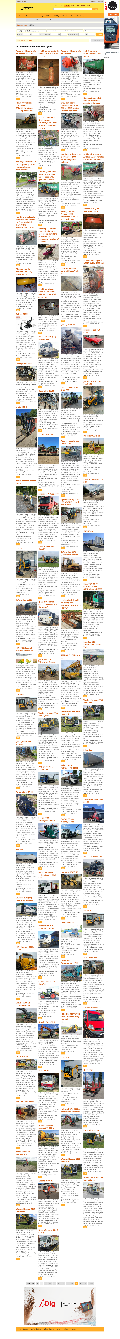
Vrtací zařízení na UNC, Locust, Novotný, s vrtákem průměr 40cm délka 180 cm (47, 122)
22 (59, 1283)
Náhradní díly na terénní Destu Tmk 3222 (69, 271)
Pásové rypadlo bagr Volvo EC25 (70, 442)
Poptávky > (97, 40)
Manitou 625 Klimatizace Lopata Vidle (92, 644)
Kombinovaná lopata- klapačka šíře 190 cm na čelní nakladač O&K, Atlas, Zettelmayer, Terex (26, 222)
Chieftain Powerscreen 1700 (69, 961)
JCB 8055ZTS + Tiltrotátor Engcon (46, 660)
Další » (91, 1283)
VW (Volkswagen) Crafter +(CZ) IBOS (24, 899)
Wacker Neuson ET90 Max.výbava (48, 714)
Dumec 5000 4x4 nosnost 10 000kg (46, 1126)
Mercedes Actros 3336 (48, 494)
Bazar (28, 16)
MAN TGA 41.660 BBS (92, 856)
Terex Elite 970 (90, 957)
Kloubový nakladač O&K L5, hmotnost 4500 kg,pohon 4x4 (92, 100)
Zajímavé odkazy (36, 1329)
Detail (17, 99)
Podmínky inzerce (38, 20)
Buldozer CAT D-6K (91, 436)
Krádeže (48, 16)
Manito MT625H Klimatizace (23, 1153)
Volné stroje (81, 16)
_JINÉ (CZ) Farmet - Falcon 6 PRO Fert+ (24, 649)
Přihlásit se (93, 1)
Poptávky (27, 20)
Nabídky (19, 20)
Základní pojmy (49, 1329)
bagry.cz (20, 25)
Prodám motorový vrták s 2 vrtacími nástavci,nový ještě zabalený (47, 293)
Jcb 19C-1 (20, 694)
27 (81, 1283)
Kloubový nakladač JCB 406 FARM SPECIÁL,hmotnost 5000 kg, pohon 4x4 (24, 107)
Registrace (100, 1)
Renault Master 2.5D (92, 1007)
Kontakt (73, 1329)
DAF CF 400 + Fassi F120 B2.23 (46, 768)
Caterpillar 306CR (91, 1130)
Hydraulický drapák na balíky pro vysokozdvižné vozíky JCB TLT (71, 604)
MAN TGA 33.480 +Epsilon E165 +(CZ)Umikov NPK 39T (92, 586)
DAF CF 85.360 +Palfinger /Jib (67, 820)
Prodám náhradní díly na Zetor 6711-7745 (26, 52)
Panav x (19, 849)
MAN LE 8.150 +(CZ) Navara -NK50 (47, 338)
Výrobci (48, 20)
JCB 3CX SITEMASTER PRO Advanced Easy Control (70, 1016)
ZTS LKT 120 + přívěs (25, 1101)
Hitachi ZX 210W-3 (46, 1022)
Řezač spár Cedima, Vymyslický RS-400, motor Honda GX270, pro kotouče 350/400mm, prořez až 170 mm (48, 235)
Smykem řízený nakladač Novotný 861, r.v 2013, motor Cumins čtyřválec (70, 107)
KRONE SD (88, 531)
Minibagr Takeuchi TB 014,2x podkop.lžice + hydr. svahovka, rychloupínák (26, 165)
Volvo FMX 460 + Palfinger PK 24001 (69, 766)
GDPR (58, 1329)
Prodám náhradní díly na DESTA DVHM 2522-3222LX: (48, 54)
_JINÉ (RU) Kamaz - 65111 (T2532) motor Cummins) (47, 604)
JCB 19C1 (65, 1057)
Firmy (41, 16)
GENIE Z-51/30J (67, 922)
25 (72, 1283)
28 (85, 1283)
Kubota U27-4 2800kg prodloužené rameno (70, 1110)
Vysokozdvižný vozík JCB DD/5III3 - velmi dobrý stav (70, 502)
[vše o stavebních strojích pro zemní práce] (27, 7)
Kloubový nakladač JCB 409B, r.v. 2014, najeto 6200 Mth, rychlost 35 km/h (47, 175)
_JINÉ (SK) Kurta (68, 324)
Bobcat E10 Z (22, 314)
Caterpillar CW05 (24, 363)
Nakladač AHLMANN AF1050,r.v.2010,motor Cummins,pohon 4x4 (93, 157)
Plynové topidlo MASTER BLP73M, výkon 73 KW (24, 272)
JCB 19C (19, 548)
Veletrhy (56, 16)
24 (67, 1283)
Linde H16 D (21, 407)
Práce (73, 16)
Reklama (65, 1329)
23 (63, 1283)
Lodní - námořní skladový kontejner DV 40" (92, 54)
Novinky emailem (21, 1)
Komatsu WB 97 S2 (69, 872)
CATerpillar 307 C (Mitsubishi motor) (69, 553)
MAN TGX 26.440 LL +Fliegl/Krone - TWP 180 (47, 875)
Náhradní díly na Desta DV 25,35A (91, 210)
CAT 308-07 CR (22, 1056)
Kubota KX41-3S (45, 1181)
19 (45, 1283)
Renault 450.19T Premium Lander (46, 927)
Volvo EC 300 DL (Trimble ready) (23, 1004)
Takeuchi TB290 (45, 434)
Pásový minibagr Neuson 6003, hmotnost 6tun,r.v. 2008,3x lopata (69, 215)
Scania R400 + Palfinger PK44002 (46, 819)
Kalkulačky (65, 16)
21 (54, 1283)
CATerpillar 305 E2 (24, 600)
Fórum (35, 16)
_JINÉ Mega (88, 1069)
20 (50, 1283)
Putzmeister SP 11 (24, 792)
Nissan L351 (43, 1070)
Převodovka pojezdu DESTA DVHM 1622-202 (93, 261)
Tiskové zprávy (23, 1329)
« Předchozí (30, 1283)
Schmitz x (87, 750)
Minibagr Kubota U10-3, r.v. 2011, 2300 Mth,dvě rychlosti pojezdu (71, 158)
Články (21, 16)
